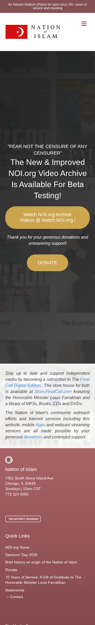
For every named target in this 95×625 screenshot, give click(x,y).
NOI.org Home (17, 547)
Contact (16, 597)
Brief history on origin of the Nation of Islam (41, 562)
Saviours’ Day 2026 (21, 555)
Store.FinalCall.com (53, 391)
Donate (11, 570)
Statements (14, 590)
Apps (40, 425)
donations (33, 437)
